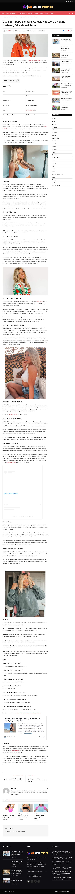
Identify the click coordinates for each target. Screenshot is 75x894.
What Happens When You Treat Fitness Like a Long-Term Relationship (66, 84)
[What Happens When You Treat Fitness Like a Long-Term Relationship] (56, 85)
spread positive (11, 462)
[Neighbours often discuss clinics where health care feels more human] (56, 100)
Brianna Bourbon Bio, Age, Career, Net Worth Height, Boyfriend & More (9, 815)
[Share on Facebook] (64, 31)
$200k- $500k (30, 110)
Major (53, 166)
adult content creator (34, 60)
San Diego (40, 301)
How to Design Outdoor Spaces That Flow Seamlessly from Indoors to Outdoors (66, 69)
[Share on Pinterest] (68, 31)
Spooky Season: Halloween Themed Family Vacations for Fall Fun (66, 47)
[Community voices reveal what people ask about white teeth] (56, 92)
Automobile (55, 130)
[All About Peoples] (37, 6)
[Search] (72, 13)
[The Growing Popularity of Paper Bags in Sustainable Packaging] (56, 78)
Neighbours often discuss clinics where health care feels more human (66, 99)
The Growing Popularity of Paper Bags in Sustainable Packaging (66, 77)
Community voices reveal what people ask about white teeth (66, 92)
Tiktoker (54, 180)
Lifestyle (24, 13)
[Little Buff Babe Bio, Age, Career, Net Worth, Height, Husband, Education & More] (25, 45)
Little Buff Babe (16, 750)
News (19, 13)
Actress (54, 124)
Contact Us (69, 891)
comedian (54, 143)
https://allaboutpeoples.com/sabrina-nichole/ (28, 713)
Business (36, 13)
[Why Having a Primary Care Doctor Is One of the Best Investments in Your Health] (56, 41)
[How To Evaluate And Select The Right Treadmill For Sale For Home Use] (56, 55)
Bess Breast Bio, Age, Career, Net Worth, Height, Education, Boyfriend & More (37, 779)
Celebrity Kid (55, 141)
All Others (54, 127)
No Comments (34, 30)
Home (7, 13)
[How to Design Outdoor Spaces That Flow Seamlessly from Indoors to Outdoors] (56, 70)
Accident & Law (56, 118)
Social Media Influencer (57, 174)
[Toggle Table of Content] (17, 80)
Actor (53, 121)
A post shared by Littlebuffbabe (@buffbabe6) (22, 516)
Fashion (30, 13)
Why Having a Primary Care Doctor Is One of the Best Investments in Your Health (66, 40)
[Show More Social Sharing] (71, 31)
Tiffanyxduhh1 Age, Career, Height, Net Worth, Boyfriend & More (25, 815)
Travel (51, 13)
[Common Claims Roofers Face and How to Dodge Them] (56, 63)
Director (54, 146)
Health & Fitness (44, 13)
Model (53, 168)
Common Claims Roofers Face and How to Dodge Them (66, 62)
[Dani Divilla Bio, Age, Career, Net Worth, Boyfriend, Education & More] (41, 808)
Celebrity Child (55, 138)
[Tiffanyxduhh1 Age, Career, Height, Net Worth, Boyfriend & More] (25, 808)
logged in (13, 831)
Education (54, 149)
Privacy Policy (62, 891)
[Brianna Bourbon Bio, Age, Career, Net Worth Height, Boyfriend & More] (10, 808)
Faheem (9, 30)
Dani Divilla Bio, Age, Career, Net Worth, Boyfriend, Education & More (13, 779)
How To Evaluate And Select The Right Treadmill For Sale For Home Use (65, 54)
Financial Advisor (56, 185)
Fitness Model (55, 155)
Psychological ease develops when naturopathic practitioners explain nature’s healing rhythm (66, 106)
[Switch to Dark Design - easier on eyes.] (70, 13)
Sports (53, 177)
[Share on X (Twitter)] (66, 31)
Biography (13, 13)
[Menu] (3, 13)
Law (53, 160)
